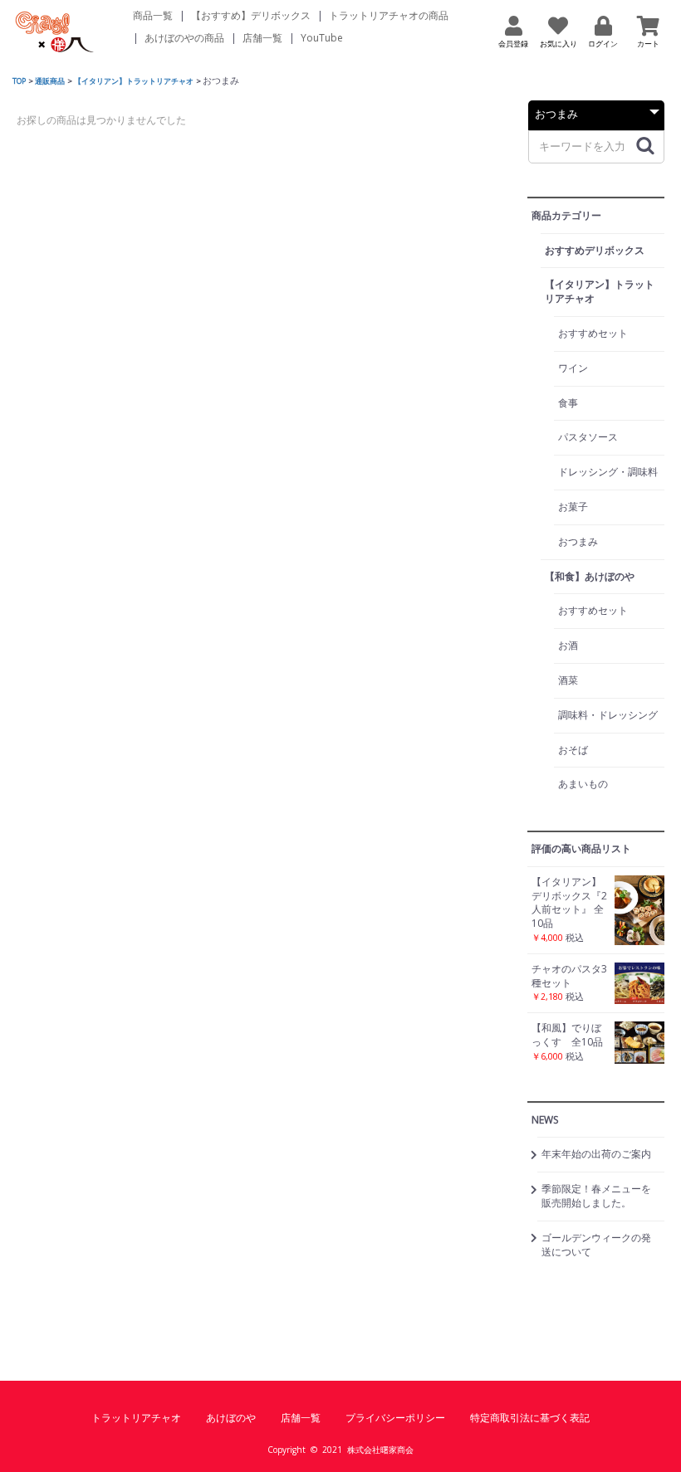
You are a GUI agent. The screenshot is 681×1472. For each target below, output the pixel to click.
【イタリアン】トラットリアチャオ (134, 81)
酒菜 (568, 680)
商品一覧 (153, 15)
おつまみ (578, 541)
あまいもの (583, 784)
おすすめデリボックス (594, 250)
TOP (19, 81)
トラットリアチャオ (136, 1418)
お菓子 (573, 507)
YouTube (322, 38)
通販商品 (50, 81)
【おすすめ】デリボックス (251, 15)
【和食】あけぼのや (589, 576)
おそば (573, 750)
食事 (568, 403)
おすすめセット (593, 333)
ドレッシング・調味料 (608, 472)
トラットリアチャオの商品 (388, 15)
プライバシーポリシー (395, 1418)
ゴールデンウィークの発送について (596, 1245)
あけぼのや (231, 1418)
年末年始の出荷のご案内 (596, 1154)
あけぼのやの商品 (184, 38)
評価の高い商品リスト (581, 848)
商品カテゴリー (566, 215)
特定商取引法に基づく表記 (530, 1418)
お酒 (568, 645)
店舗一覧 (262, 38)
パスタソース (588, 437)
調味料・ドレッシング (608, 715)
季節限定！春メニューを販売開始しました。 (596, 1196)
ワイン (573, 368)
